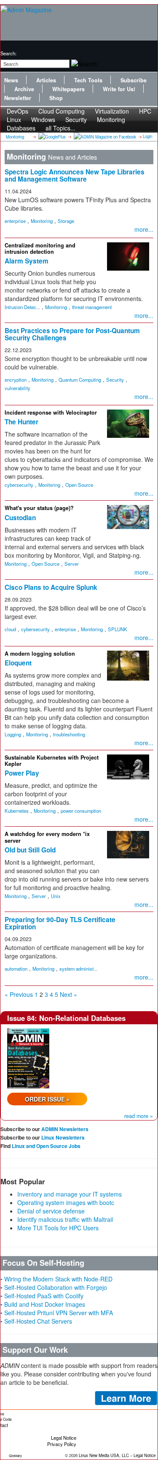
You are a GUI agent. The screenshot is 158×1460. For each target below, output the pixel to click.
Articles (46, 80)
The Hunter (21, 421)
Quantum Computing (80, 379)
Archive (24, 89)
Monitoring (111, 119)
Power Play (22, 773)
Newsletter (17, 98)
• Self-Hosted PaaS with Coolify (41, 1296)
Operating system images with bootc (65, 1202)
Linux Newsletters (63, 1137)
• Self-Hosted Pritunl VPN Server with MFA (56, 1312)
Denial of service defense (51, 1211)
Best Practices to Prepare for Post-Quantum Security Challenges (72, 334)
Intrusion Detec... (22, 307)
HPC (145, 111)
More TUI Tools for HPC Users (58, 1228)
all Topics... (60, 128)
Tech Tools (88, 80)
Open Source (79, 484)
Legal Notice (63, 1437)
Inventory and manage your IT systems (69, 1194)
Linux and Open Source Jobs (46, 1146)
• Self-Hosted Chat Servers (36, 1321)
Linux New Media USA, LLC (104, 1455)
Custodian (20, 517)
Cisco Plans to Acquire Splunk (51, 587)
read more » (138, 1116)
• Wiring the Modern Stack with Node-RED (56, 1279)
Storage (66, 220)
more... (143, 229)
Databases (21, 128)
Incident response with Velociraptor (51, 412)
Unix (56, 896)
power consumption (81, 810)
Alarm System (26, 261)
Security (115, 379)
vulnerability (17, 388)
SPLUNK (117, 629)
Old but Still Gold (30, 850)
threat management (92, 307)
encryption (16, 379)
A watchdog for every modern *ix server (47, 837)
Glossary (15, 1455)
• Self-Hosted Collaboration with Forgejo (53, 1287)
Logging (13, 734)
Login (147, 136)
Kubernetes (17, 810)
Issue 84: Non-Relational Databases (66, 1018)
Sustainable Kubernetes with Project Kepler (52, 761)
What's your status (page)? (39, 508)
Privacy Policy (61, 1444)
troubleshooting (69, 734)
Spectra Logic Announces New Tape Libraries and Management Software (75, 175)
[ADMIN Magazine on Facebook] (104, 136)
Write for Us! (119, 89)
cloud (10, 629)
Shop (56, 98)
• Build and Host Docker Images (42, 1304)
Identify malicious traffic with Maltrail (65, 1219)
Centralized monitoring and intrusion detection (40, 248)
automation (16, 968)
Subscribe (134, 80)
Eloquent (18, 663)
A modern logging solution (40, 653)
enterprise (15, 220)
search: (8, 53)
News (11, 80)
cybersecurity (19, 484)
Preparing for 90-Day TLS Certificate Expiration (60, 923)
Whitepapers (68, 89)
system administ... (78, 968)
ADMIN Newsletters (64, 1129)
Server (71, 563)
